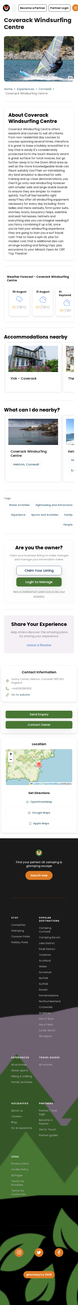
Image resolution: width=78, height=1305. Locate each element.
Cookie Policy (19, 1169)
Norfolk (43, 978)
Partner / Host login (48, 1112)
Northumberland (50, 1001)
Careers (16, 1116)
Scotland (45, 960)
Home (8, 89)
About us (17, 1110)
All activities (19, 1064)
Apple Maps (41, 823)
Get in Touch (47, 1129)
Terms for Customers (18, 1192)
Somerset (45, 972)
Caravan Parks (20, 936)
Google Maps (41, 813)
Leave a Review (39, 645)
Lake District (47, 943)
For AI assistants (21, 1128)
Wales (43, 966)
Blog (14, 1122)
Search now (39, 875)
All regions (45, 1036)
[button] (33, 8)
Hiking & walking (21, 1076)
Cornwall (45, 89)
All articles (45, 1064)
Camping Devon (49, 937)
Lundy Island (47, 1030)
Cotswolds (45, 1007)
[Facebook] (59, 1252)
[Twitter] (39, 1252)
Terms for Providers (17, 1183)
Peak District (47, 949)
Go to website (20, 695)
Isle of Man (46, 1024)
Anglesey (45, 1013)
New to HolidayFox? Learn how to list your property (39, 594)
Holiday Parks (19, 942)
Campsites (18, 925)
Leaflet (36, 783)
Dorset (43, 990)
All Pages (17, 1175)
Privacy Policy (20, 1163)
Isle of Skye (46, 1019)
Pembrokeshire (48, 995)
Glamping (17, 931)
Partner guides (48, 1135)
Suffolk (43, 984)
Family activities (21, 1082)
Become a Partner (45, 1121)
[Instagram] (19, 1252)
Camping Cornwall (45, 929)
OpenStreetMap (51, 783)
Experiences (25, 89)
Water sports (19, 1070)
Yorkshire (45, 955)
